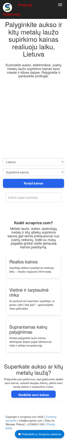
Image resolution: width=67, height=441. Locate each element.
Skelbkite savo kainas (33, 395)
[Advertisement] (33, 122)
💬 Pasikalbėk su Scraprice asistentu (39, 434)
